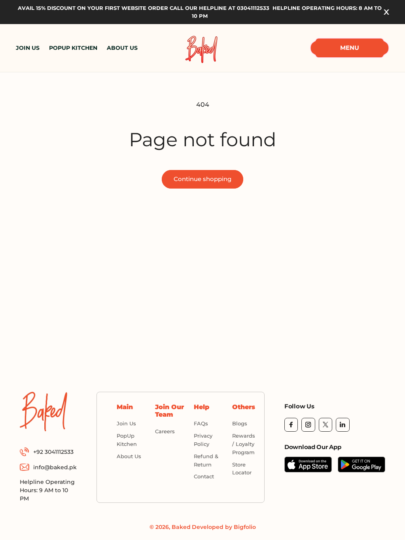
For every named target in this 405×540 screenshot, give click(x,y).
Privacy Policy (203, 439)
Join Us (126, 423)
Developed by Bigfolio (224, 527)
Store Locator (242, 468)
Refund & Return (206, 460)
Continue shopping (202, 179)
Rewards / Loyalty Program (243, 443)
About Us (129, 456)
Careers (165, 431)
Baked (181, 527)
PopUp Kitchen (127, 439)
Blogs (239, 423)
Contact (204, 476)
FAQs (201, 423)
